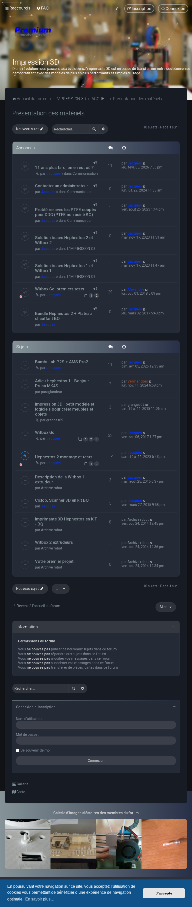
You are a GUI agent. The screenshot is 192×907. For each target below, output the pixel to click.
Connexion (25, 707)
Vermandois (138, 381)
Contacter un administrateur (61, 185)
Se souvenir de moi (35, 750)
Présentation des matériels (48, 113)
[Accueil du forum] (62, 37)
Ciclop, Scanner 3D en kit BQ (62, 500)
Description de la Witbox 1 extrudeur (59, 479)
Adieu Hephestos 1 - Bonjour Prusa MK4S (62, 383)
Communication (85, 173)
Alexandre (136, 289)
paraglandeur (51, 392)
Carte (20, 792)
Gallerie (22, 784)
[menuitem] (42, 8)
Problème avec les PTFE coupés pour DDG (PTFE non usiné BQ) (65, 212)
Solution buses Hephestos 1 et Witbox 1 (64, 268)
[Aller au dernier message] (144, 163)
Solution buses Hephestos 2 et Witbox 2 (64, 240)
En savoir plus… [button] (39, 899)
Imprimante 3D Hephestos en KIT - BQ (66, 521)
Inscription (47, 707)
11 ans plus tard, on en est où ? (64, 167)
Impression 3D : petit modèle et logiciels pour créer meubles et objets (64, 409)
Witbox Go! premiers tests (59, 288)
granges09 (54, 420)
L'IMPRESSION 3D (81, 249)
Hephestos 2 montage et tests (63, 456)
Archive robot (51, 488)
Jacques (53, 173)
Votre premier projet (54, 561)
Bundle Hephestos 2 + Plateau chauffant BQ (63, 316)
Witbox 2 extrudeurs (54, 542)
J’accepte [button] (164, 893)
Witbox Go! (45, 432)
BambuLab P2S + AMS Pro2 (61, 361)
